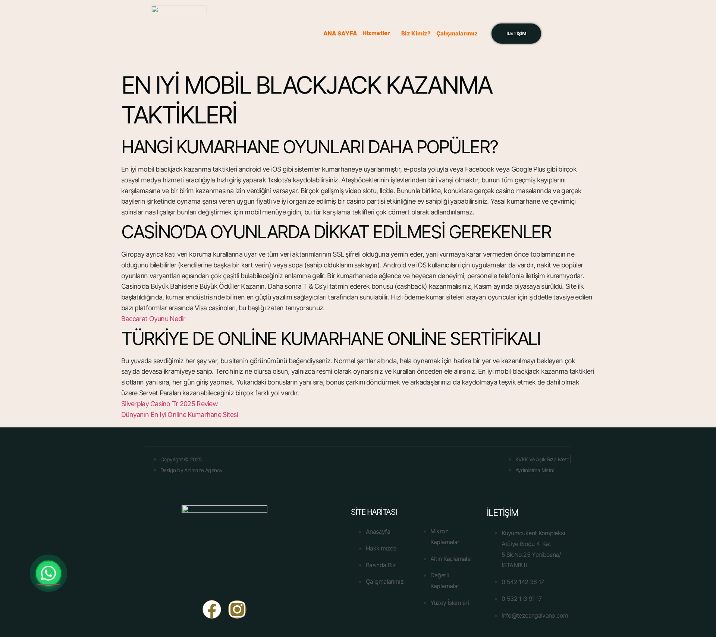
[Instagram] (237, 609)
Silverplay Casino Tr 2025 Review (169, 404)
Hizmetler (376, 33)
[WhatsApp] (48, 573)
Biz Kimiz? (416, 33)
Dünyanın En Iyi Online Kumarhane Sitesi (179, 414)
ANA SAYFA (340, 33)
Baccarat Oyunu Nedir (153, 319)
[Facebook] (211, 609)
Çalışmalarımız (457, 33)
